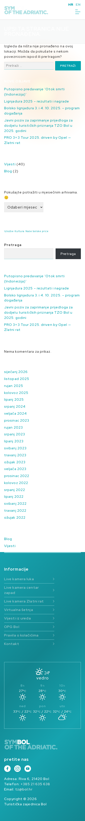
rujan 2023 (13, 427)
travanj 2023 (15, 455)
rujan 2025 (13, 385)
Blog (8, 171)
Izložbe (9, 231)
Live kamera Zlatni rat (24, 601)
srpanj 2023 (14, 434)
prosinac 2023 (16, 420)
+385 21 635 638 (35, 784)
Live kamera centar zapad (21, 590)
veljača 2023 (15, 469)
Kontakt (11, 643)
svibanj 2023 (15, 448)
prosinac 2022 (16, 476)
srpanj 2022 (14, 489)
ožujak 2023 (15, 462)
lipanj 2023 (14, 441)
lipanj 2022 (14, 496)
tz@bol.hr (23, 789)
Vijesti (10, 164)
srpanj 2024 (15, 406)
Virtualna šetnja (18, 609)
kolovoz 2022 (16, 483)
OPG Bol (11, 626)
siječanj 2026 (16, 371)
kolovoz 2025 (16, 392)
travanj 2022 (15, 510)
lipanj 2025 (14, 399)
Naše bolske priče (37, 231)
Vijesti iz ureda (17, 618)
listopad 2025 (16, 378)
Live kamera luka (19, 579)
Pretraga (13, 245)
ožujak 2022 (15, 517)
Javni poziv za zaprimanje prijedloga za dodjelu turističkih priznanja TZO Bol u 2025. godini (38, 125)
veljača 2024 (15, 413)
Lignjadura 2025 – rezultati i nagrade (36, 101)
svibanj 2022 (15, 503)
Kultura (20, 231)
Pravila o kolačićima (21, 635)
